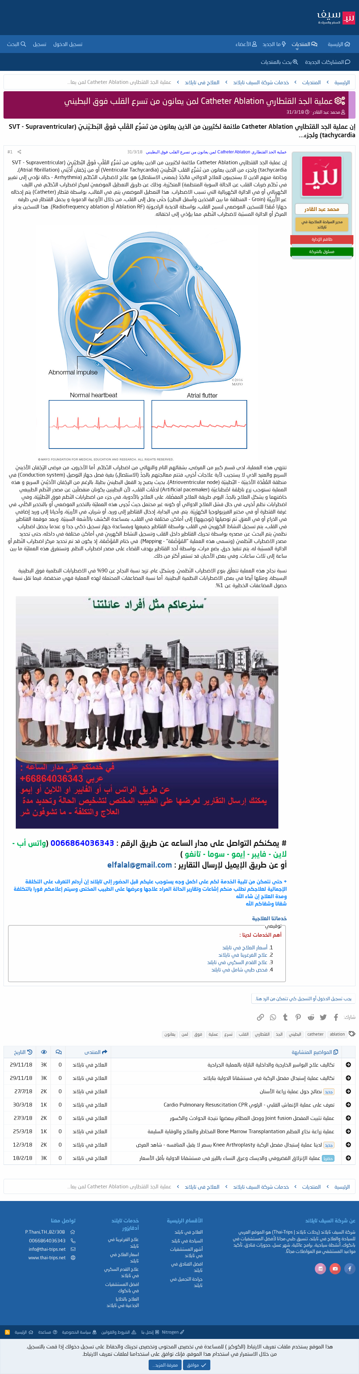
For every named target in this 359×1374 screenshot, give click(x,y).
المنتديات (301, 44)
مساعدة (44, 1332)
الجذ (279, 1034)
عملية (213, 1034)
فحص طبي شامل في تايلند (239, 969)
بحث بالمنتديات (276, 62)
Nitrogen (171, 1332)
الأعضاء (243, 44)
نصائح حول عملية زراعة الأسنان (296, 1091)
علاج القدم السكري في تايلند (237, 962)
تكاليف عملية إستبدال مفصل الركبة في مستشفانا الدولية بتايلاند (268, 1078)
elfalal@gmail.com (139, 864)
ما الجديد (272, 44)
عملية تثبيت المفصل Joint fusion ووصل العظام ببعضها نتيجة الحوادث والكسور (252, 1118)
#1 (10, 151)
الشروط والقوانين (115, 1332)
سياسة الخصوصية (76, 1332)
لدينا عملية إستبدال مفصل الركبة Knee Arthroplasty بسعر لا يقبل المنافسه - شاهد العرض (234, 1144)
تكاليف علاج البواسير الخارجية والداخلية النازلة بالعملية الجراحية (271, 1064)
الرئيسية (335, 44)
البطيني (295, 1034)
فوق (198, 1034)
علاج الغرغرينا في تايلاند (242, 954)
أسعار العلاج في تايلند (244, 947)
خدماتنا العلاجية (269, 918)
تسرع (228, 1034)
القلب (244, 1034)
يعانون (169, 1034)
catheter (315, 1034)
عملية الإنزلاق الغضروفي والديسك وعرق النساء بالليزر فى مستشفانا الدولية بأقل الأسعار (236, 1158)
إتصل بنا (147, 1332)
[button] (297, 49)
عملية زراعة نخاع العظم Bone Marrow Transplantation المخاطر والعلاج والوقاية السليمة (241, 1131)
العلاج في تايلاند (90, 1064)
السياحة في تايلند (187, 1240)
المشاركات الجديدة (324, 62)
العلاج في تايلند (189, 1232)
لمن (185, 1034)
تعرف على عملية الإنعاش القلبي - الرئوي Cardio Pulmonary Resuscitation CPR (249, 1104)
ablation (337, 1034)
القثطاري (262, 1034)
